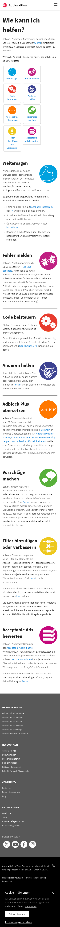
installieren (12, 227)
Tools (4, 817)
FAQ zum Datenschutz (12, 767)
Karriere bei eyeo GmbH (13, 821)
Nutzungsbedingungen (12, 877)
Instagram (47, 206)
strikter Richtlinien (22, 659)
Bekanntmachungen (11, 792)
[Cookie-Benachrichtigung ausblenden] (53, 892)
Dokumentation (9, 754)
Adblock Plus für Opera (12, 725)
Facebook (35, 206)
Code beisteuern (28, 345)
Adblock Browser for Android (15, 733)
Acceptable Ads (9, 750)
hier (18, 596)
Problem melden (9, 762)
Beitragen (6, 788)
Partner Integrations (11, 825)
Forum (17, 384)
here (32, 578)
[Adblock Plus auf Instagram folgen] (32, 847)
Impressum (7, 881)
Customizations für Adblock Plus (28, 441)
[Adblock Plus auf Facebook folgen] (23, 847)
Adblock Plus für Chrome (24, 437)
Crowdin (45, 429)
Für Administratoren (11, 758)
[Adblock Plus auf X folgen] (6, 847)
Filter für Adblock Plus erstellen (16, 771)
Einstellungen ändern (18, 922)
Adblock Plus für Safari (12, 721)
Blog (4, 796)
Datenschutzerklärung (36, 877)
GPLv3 (37, 42)
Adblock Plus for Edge (12, 729)
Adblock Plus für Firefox (12, 717)
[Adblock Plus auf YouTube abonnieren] (15, 847)
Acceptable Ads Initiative (20, 647)
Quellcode (6, 813)
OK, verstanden (17, 914)
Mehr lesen (30, 906)
